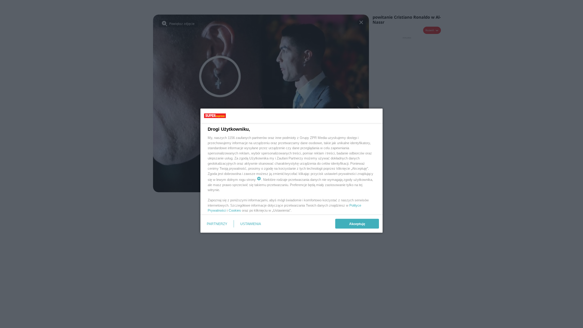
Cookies (235, 210)
